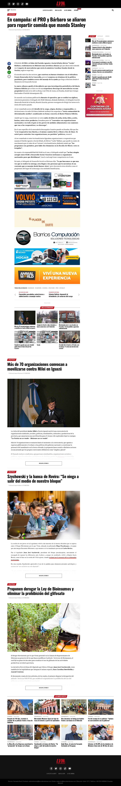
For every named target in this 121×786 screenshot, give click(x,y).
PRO (57, 288)
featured (52, 288)
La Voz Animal (67, 10)
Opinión (76, 9)
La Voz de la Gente (48, 10)
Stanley (62, 288)
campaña (38, 288)
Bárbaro (31, 288)
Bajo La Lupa (58, 10)
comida (45, 288)
